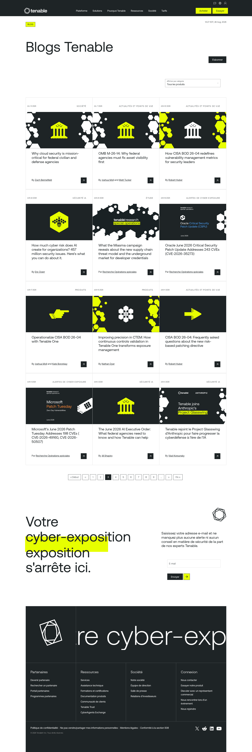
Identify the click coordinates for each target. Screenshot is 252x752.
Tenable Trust (88, 707)
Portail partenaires (39, 691)
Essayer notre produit (192, 685)
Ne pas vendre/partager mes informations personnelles (89, 728)
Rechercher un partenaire (43, 685)
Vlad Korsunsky (176, 455)
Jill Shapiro (107, 455)
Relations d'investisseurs (143, 696)
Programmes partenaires (43, 696)
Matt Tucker (125, 180)
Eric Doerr (40, 272)
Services (85, 680)
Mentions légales (129, 728)
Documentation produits (93, 696)
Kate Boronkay (59, 364)
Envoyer (175, 577)
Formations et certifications (94, 691)
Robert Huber (175, 180)
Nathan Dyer (108, 364)
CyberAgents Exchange (93, 712)
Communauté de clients (93, 701)
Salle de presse (139, 691)
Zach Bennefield (43, 180)
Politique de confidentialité (44, 728)
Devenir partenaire (40, 680)
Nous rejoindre (188, 709)
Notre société (138, 680)
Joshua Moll (108, 180)
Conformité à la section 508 (154, 728)
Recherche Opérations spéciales (119, 272)
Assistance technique (92, 685)
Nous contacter (189, 680)
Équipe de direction (141, 685)
